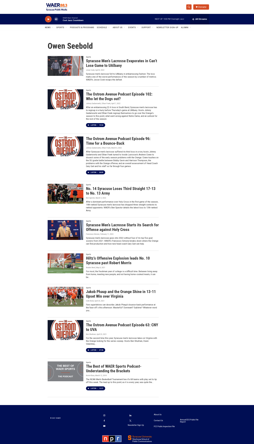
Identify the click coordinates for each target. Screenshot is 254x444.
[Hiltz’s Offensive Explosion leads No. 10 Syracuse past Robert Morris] (65, 263)
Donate (202, 7)
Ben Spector (90, 198)
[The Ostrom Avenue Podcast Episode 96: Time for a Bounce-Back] (65, 146)
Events (132, 27)
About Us (118, 27)
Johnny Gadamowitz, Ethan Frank (98, 103)
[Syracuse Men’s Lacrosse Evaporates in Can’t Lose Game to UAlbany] (65, 66)
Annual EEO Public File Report (189, 421)
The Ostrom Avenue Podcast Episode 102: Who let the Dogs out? (119, 96)
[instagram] (104, 415)
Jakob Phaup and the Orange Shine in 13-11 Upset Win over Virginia (121, 294)
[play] (48, 19)
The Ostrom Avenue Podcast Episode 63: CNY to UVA (122, 327)
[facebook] (104, 421)
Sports (60, 27)
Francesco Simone (92, 234)
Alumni (185, 27)
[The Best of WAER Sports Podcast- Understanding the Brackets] (65, 371)
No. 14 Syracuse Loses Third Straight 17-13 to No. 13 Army (120, 191)
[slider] (60, 19)
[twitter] (130, 421)
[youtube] (104, 426)
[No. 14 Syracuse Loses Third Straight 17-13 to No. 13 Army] (65, 194)
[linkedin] (130, 415)
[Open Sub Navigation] (53, 27)
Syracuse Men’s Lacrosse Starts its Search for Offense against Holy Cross (122, 227)
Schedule (102, 27)
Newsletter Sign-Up (167, 27)
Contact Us (158, 421)
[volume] (56, 19)
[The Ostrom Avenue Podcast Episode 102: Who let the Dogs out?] (65, 99)
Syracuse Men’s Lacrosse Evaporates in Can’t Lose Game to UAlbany (121, 63)
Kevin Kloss (90, 375)
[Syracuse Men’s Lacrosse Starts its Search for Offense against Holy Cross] (65, 230)
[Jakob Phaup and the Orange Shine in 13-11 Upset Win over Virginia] (65, 297)
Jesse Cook (90, 70)
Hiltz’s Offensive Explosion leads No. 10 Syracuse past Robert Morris (118, 260)
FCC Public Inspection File (164, 426)
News (48, 27)
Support (146, 27)
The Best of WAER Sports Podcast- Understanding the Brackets (113, 368)
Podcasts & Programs (82, 27)
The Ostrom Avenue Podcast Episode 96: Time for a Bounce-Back (118, 141)
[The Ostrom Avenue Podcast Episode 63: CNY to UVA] (65, 330)
